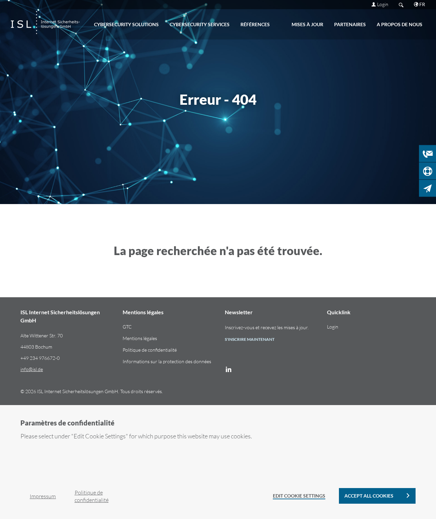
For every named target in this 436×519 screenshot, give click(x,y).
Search (401, 4)
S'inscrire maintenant (250, 339)
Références (255, 24)
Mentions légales (140, 338)
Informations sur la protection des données (167, 361)
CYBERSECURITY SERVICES (200, 24)
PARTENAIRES (350, 24)
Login (382, 4)
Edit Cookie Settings (299, 496)
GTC (127, 327)
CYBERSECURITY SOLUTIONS (126, 24)
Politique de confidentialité (150, 350)
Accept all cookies (368, 496)
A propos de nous (399, 24)
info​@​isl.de (31, 369)
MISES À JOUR (307, 24)
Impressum (43, 496)
